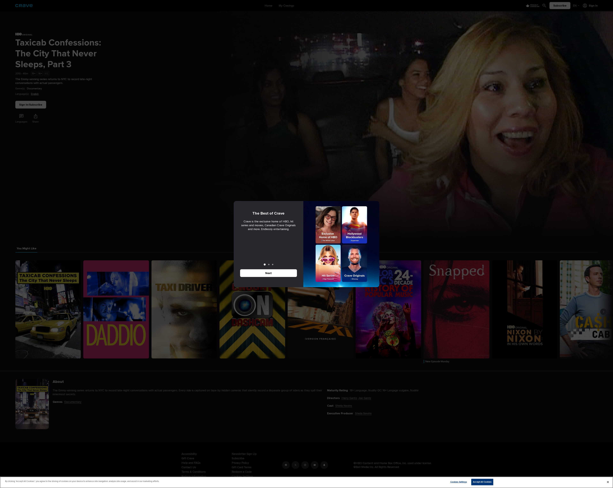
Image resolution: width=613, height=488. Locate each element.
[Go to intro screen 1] (265, 264)
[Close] (607, 481)
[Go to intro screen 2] (268, 264)
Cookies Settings (458, 482)
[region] (306, 482)
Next (268, 273)
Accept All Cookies (482, 482)
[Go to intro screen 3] (272, 264)
